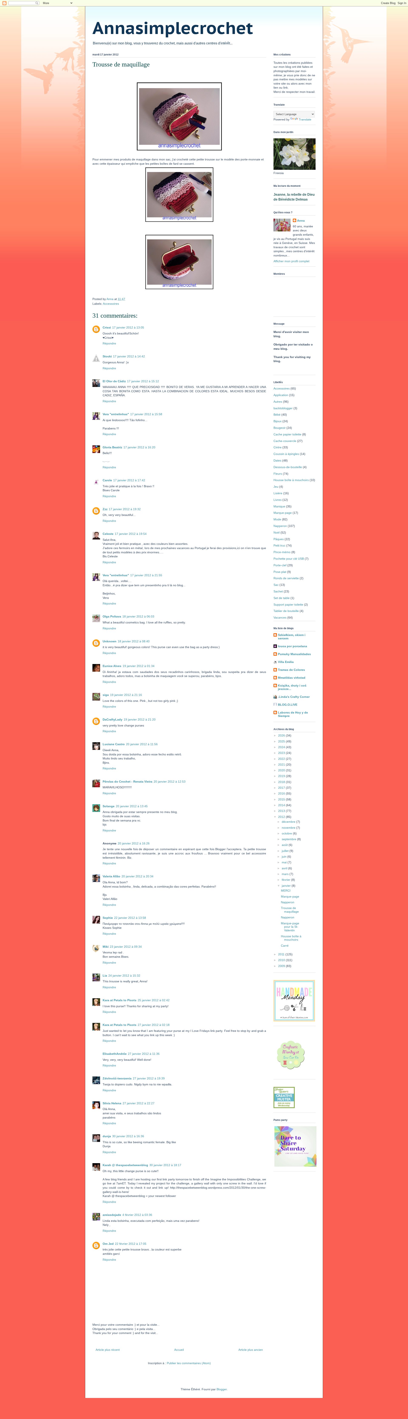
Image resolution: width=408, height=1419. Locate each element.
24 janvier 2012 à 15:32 (124, 975)
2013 (282, 811)
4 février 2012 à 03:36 (137, 1214)
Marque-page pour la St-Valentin (290, 927)
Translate (305, 119)
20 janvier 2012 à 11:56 (142, 744)
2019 (282, 776)
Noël (276, 532)
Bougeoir (279, 427)
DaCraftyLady (112, 719)
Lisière (277, 493)
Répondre (109, 343)
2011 (281, 954)
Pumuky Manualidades (294, 654)
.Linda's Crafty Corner (294, 696)
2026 (282, 735)
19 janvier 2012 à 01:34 (138, 666)
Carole (107, 480)
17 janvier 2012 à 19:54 (131, 533)
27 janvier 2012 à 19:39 (149, 1078)
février (286, 879)
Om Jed (108, 1243)
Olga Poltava (112, 616)
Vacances (279, 617)
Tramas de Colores (291, 669)
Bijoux (277, 421)
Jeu (275, 486)
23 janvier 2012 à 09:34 (126, 946)
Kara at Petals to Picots (119, 1000)
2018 (282, 782)
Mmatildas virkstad (291, 677)
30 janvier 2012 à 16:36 (128, 1136)
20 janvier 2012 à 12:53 (170, 781)
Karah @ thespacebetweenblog (125, 1165)
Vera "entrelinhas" (116, 414)
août (285, 845)
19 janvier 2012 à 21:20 (140, 719)
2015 (282, 799)
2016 (282, 793)
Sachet (278, 591)
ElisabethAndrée (115, 1053)
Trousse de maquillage (290, 909)
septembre (289, 839)
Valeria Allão (111, 876)
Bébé (276, 414)
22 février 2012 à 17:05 (130, 1243)
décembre (289, 821)
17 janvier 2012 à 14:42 (129, 356)
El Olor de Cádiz (114, 381)
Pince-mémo (281, 552)
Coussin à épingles (286, 454)
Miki (106, 946)
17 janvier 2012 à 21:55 (146, 575)
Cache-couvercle (284, 441)
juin (284, 856)
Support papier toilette (288, 604)
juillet (285, 851)
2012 (282, 817)
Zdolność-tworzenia (117, 1078)
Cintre (277, 447)
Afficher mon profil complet (291, 261)
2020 (282, 770)
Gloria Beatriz (112, 447)
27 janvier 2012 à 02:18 (154, 1025)
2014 (282, 805)
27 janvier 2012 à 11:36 (144, 1053)
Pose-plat (279, 572)
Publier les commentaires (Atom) (189, 1363)
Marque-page (282, 512)
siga (106, 695)
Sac (276, 584)
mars (285, 874)
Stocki (107, 356)
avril (285, 868)
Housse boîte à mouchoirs (291, 480)
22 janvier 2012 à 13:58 (130, 917)
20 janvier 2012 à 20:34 (137, 876)
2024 (282, 747)
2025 (282, 741)
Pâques (278, 539)
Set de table (281, 598)
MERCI (285, 890)
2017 (282, 787)
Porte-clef (279, 565)
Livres (277, 499)
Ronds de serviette (286, 578)
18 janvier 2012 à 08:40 (134, 641)
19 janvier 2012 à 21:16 (126, 695)
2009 (282, 966)
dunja (107, 1136)
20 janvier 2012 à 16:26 (134, 843)
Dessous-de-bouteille (287, 467)
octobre (287, 833)
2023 (282, 753)
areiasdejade (112, 1214)
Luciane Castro (114, 744)
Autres (277, 401)
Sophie (108, 917)
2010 (282, 960)
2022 (282, 758)
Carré (285, 945)
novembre (289, 827)
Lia (105, 975)
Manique (279, 506)
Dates (277, 460)
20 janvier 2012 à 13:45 (132, 806)
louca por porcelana (292, 646)
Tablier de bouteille (286, 611)
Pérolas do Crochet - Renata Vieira (127, 781)
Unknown (109, 641)
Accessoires (111, 303)
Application (280, 395)
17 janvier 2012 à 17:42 (129, 480)
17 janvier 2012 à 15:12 (143, 381)
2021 (282, 764)
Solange (109, 806)
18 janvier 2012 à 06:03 (138, 616)
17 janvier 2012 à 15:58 (146, 414)
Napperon (280, 526)
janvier (287, 885)
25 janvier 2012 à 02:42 (154, 1000)
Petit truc (279, 545)
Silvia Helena (112, 1103)
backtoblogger (283, 408)
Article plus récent (108, 1349)
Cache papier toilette (287, 434)
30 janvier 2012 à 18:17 (165, 1165)
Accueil (179, 1349)
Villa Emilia (286, 662)
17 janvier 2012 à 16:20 (139, 447)
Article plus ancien (250, 1349)
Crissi (107, 327)
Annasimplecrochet (172, 28)
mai (285, 862)
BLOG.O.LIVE (287, 704)
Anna (301, 220)
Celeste (108, 533)
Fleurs (277, 473)
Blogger (222, 1389)
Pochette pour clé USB (288, 558)
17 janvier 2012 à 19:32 (125, 509)
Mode (277, 519)
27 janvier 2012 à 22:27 (138, 1103)
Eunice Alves (112, 666)
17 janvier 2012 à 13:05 (128, 327)
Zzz (105, 509)
